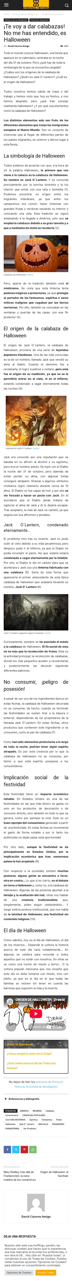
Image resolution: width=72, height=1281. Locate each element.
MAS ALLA (43, 1124)
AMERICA (24, 1110)
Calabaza (50, 1110)
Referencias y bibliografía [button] (24, 1098)
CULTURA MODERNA (15, 1119)
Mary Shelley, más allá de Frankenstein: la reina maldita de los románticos (20, 1175)
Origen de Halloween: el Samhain (54, 1174)
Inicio (6, 14)
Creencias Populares (52, 14)
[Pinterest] (24, 1149)
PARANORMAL (12, 1128)
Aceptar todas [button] (46, 1272)
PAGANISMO (58, 1124)
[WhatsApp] (33, 1149)
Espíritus (33, 1119)
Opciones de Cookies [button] (19, 1272)
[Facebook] (7, 1149)
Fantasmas (47, 1119)
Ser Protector (29, 1128)
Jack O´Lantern (27, 1124)
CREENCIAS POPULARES (33, 1115)
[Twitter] (16, 1149)
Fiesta (59, 1119)
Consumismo (11, 1115)
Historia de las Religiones (25, 14)
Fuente (30, 274)
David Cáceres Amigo (18, 46)
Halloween (10, 1124)
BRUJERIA (37, 1110)
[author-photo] (36, 1211)
